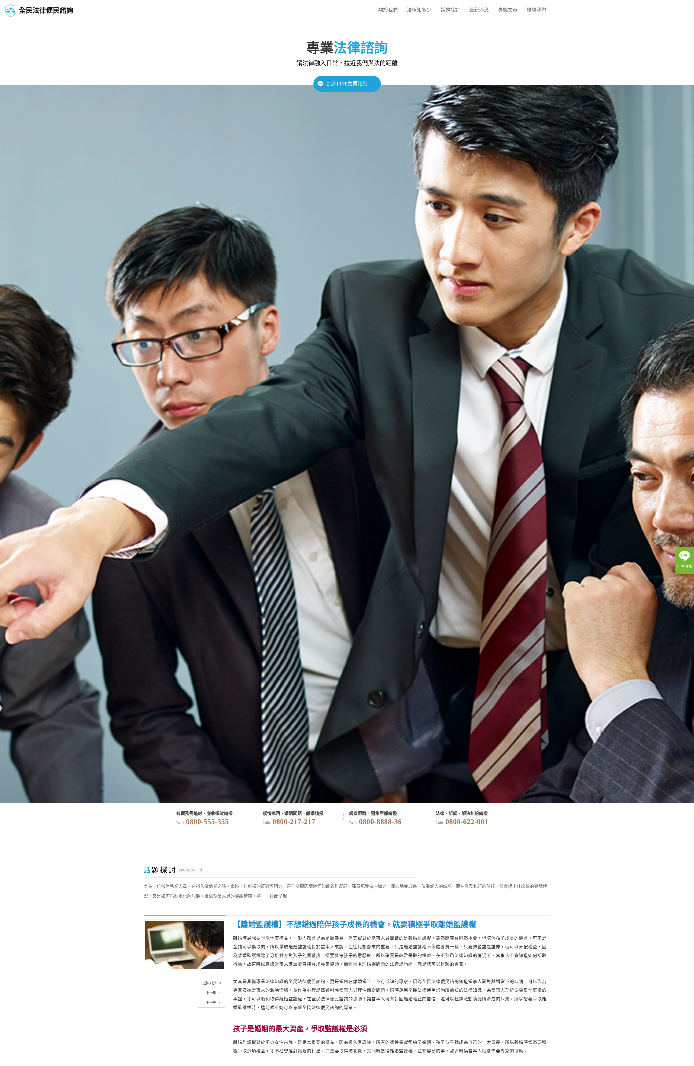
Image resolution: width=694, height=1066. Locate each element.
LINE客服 (684, 566)
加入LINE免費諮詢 (347, 84)
